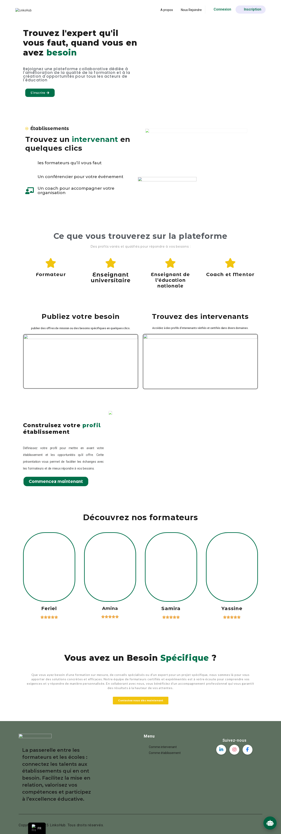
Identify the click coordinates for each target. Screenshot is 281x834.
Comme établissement (165, 753)
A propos (166, 10)
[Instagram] (234, 750)
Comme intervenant (163, 747)
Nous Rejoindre (191, 10)
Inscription (252, 9)
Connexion (222, 9)
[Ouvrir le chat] (270, 823)
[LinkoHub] (23, 10)
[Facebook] (247, 750)
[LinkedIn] (221, 750)
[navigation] (37, 828)
